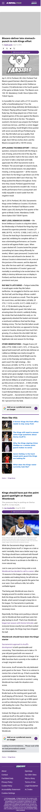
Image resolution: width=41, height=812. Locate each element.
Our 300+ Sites (30, 775)
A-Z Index (28, 789)
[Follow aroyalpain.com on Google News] (35, 408)
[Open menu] (3, 3)
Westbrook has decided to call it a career (18, 571)
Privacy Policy (7, 782)
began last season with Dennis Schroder (18, 623)
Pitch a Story (30, 778)
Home (4, 478)
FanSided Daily (7, 778)
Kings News (11, 478)
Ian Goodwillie (9, 508)
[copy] (14, 48)
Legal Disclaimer (31, 786)
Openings (28, 771)
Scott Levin (8, 45)
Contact (5, 775)
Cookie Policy (7, 786)
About (4, 771)
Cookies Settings (8, 793)
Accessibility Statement (11, 789)
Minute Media (11, 798)
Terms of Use (30, 782)
